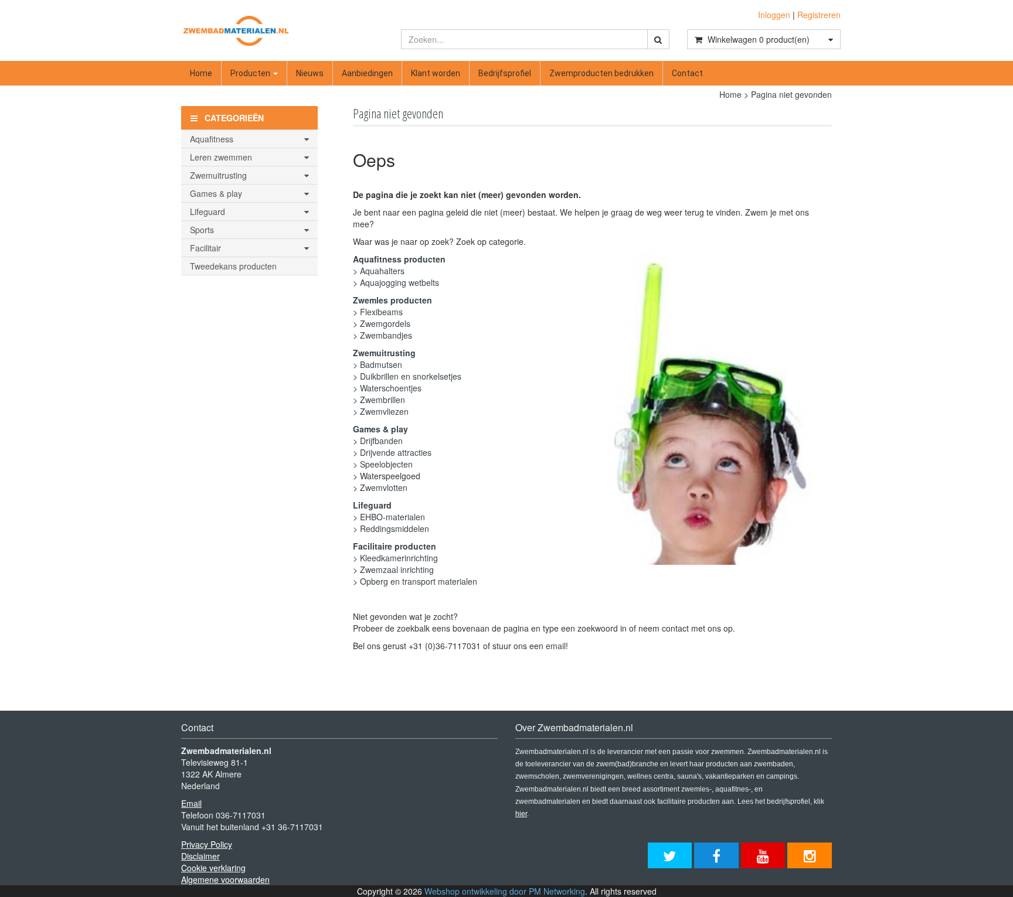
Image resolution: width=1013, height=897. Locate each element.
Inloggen (774, 15)
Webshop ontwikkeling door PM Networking (504, 891)
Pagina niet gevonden (791, 94)
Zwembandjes (386, 335)
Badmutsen (381, 364)
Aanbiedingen (367, 73)
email (556, 646)
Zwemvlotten (383, 487)
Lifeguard (372, 505)
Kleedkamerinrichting (399, 558)
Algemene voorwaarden (225, 879)
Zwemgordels (385, 323)
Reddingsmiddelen (394, 528)
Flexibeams (381, 312)
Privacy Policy (206, 844)
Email (191, 803)
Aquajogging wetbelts (399, 282)
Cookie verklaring (213, 868)
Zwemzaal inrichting (397, 569)
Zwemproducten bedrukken (601, 73)
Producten (251, 73)
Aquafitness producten (399, 259)
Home (201, 73)
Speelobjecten (386, 464)
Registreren (819, 15)
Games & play (380, 429)
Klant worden (435, 73)
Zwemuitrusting (384, 353)
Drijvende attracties (395, 452)
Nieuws (310, 73)
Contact (687, 73)
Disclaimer (200, 856)
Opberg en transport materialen (418, 581)
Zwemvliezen (384, 411)
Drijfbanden (381, 440)
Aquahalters (382, 271)
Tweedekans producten (233, 266)
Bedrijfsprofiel (504, 73)
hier (521, 814)
